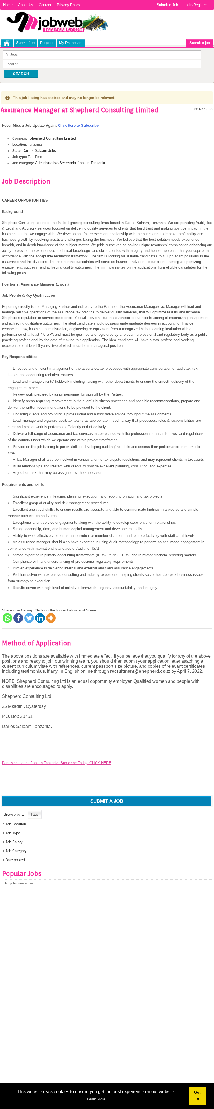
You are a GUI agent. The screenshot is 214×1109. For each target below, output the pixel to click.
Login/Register (195, 5)
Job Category (16, 851)
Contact (45, 5)
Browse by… (14, 814)
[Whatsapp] (7, 618)
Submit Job (25, 43)
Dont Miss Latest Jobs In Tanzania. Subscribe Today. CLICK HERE (56, 763)
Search (21, 74)
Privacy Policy (68, 5)
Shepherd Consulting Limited (53, 138)
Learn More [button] (96, 1099)
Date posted (15, 860)
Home (8, 5)
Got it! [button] (197, 1095)
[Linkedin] (40, 618)
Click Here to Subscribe (78, 125)
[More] (51, 618)
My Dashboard (70, 43)
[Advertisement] (42, 986)
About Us (25, 5)
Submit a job (199, 43)
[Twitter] (29, 618)
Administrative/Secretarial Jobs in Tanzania (70, 163)
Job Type (12, 833)
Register (47, 43)
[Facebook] (18, 618)
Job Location (15, 824)
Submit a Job (167, 5)
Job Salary (14, 842)
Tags (34, 814)
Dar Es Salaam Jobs (39, 150)
